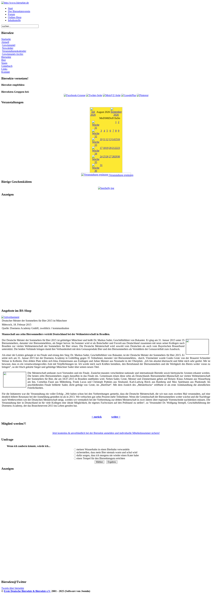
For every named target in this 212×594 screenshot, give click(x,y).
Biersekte (6, 57)
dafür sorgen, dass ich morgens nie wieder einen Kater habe (108, 455)
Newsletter (7, 48)
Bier (3, 60)
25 (104, 156)
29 (116, 156)
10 (101, 139)
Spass (4, 63)
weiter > (115, 416)
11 (104, 139)
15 (116, 139)
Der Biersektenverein (19, 11)
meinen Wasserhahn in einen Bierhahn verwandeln (103, 449)
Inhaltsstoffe (14, 20)
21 (113, 148)
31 (101, 165)
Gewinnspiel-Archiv (12, 54)
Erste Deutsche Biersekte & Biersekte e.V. (27, 591)
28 (113, 156)
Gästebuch (6, 66)
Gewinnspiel (8, 45)
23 (118, 148)
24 (101, 156)
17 (101, 148)
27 (110, 156)
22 (116, 148)
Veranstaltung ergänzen (119, 175)
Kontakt (5, 72)
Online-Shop (14, 17)
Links (4, 69)
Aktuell (5, 42)
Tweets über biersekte (12, 588)
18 (104, 148)
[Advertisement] (106, 252)
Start (10, 8)
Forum (11, 14)
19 (107, 148)
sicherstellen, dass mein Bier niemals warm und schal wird (107, 452)
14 (113, 139)
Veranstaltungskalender (14, 51)
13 (110, 139)
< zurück (97, 416)
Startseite (6, 39)
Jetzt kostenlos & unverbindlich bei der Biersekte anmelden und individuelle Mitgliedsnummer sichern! (106, 433)
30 (118, 156)
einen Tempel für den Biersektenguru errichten (101, 458)
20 (110, 148)
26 (107, 156)
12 (107, 139)
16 (118, 139)
